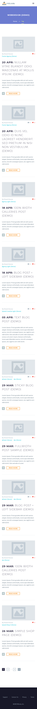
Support (5, 697)
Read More (13, 93)
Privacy (24, 697)
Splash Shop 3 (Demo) (9, 625)
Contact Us (15, 697)
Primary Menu (33, 3)
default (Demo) (7, 379)
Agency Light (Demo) (9, 202)
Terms (32, 697)
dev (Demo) (17, 379)
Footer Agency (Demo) (9, 56)
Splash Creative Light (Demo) (11, 311)
